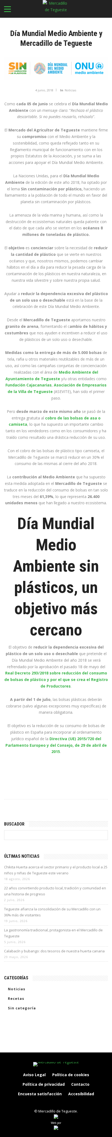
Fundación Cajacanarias (28, 385)
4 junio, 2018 (44, 90)
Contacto (80, 1084)
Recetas (16, 998)
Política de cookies (70, 1074)
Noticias (70, 90)
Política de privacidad (44, 1084)
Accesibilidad (81, 1093)
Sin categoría (22, 1008)
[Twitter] (61, 1103)
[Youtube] (73, 1103)
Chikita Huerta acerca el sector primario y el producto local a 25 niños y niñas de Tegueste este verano (55, 870)
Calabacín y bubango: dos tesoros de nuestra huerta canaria (54, 951)
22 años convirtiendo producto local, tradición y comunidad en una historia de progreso (55, 891)
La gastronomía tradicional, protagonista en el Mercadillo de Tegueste (53, 933)
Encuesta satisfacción (40, 1093)
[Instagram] (50, 1103)
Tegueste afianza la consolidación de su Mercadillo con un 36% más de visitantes (52, 912)
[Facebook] (39, 1103)
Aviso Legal (34, 1074)
